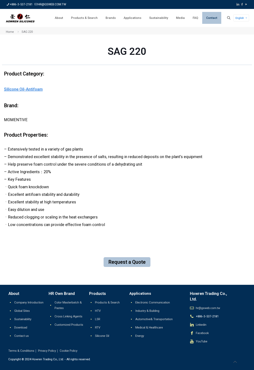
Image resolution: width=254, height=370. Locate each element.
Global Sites (22, 311)
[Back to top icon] (235, 362)
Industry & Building (147, 311)
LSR (97, 319)
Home (10, 32)
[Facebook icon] (242, 4)
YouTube (201, 341)
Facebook (202, 333)
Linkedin (201, 325)
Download (20, 327)
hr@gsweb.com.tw (208, 308)
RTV (97, 327)
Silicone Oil (102, 336)
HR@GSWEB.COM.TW (52, 4)
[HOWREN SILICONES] (20, 18)
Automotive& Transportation (154, 319)
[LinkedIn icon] (237, 4)
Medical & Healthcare (149, 327)
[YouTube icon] (246, 4)
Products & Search (107, 302)
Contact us (21, 336)
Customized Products (69, 325)
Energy (139, 336)
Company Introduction (28, 302)
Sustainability (22, 319)
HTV (98, 311)
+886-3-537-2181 (21, 4)
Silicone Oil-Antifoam (23, 89)
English (240, 17)
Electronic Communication (152, 302)
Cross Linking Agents (68, 316)
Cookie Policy (68, 351)
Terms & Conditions (21, 351)
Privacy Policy (47, 351)
